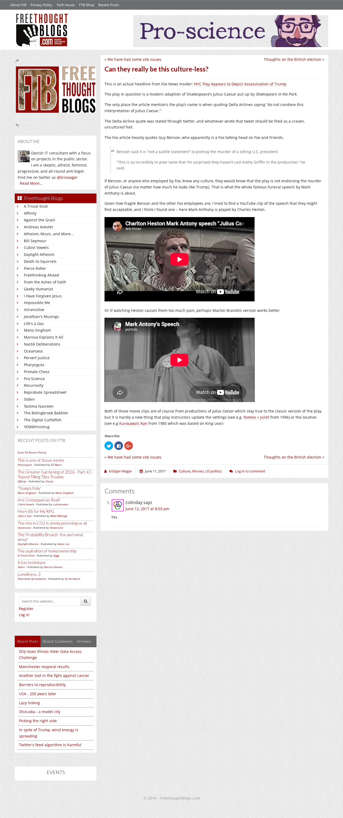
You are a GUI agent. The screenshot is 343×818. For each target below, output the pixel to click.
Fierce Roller (35, 268)
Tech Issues (66, 4)
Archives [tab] (84, 641)
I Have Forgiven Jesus (43, 295)
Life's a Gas (34, 323)
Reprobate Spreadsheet (45, 392)
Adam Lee (63, 544)
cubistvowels (60, 504)
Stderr (29, 399)
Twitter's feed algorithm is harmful (50, 744)
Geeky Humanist (38, 288)
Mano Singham (37, 330)
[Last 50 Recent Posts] (32, 452)
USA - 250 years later (37, 693)
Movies (198, 471)
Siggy (56, 555)
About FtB (18, 4)
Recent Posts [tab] (27, 641)
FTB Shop (86, 4)
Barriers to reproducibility (42, 684)
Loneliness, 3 (29, 574)
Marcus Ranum (53, 567)
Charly (49, 481)
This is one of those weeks (41, 460)
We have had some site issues (134, 59)
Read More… (31, 183)
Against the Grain (39, 219)
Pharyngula (34, 364)
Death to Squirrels (40, 261)
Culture (185, 471)
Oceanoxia (33, 351)
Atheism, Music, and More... (49, 233)
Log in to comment (250, 471)
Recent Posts (108, 4)
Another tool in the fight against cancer (54, 675)
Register (26, 608)
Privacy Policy (41, 4)
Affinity (30, 213)
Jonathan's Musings (41, 316)
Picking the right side (38, 720)
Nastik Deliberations (42, 344)
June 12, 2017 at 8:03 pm (147, 508)
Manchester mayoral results (44, 666)
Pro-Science (34, 378)
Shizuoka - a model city (39, 711)
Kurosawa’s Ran (133, 423)
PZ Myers (56, 465)
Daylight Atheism (39, 254)
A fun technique (32, 562)
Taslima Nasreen (39, 406)
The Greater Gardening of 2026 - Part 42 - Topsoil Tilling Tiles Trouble (55, 474)
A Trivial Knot (36, 206)
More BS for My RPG (36, 511)
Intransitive (34, 309)
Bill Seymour (35, 240)
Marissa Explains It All (43, 337)
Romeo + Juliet (256, 417)
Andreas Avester (38, 226)
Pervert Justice (37, 357)
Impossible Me (37, 302)
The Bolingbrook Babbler (46, 412)
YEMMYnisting (37, 426)
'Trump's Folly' (29, 488)
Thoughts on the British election (292, 59)
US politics (213, 471)
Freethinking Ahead (41, 275)
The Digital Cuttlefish (42, 419)
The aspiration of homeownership (47, 550)
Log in (24, 614)
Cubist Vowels (36, 247)
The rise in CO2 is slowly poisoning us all (52, 523)
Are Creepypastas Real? (39, 499)
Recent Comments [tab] (58, 641)
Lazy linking (29, 702)
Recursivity (33, 385)
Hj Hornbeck (72, 579)
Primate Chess (37, 371)
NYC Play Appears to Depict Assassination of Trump (240, 83)
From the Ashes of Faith (45, 282)
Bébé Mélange (58, 516)
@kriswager (67, 177)
